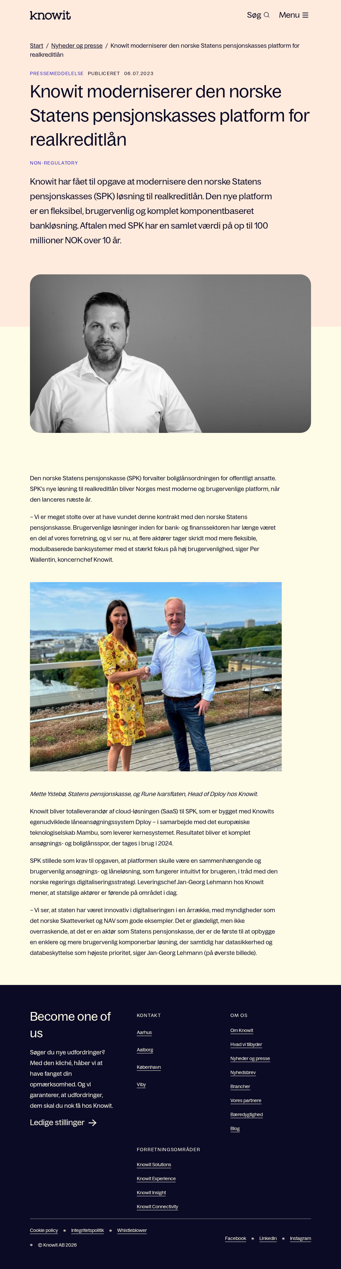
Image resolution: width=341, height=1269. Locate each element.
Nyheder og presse (77, 45)
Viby (141, 1084)
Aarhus (144, 1032)
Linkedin (268, 1238)
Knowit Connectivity (157, 1206)
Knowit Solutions (154, 1164)
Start (36, 45)
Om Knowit (241, 1030)
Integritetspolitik (87, 1230)
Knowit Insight (151, 1192)
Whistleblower (132, 1230)
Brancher (240, 1086)
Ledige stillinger (57, 1122)
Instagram (300, 1238)
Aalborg (145, 1049)
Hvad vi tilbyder (246, 1044)
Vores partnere (245, 1100)
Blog (235, 1128)
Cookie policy (44, 1230)
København (149, 1067)
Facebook (235, 1238)
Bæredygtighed (246, 1114)
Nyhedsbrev (243, 1072)
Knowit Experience (156, 1178)
